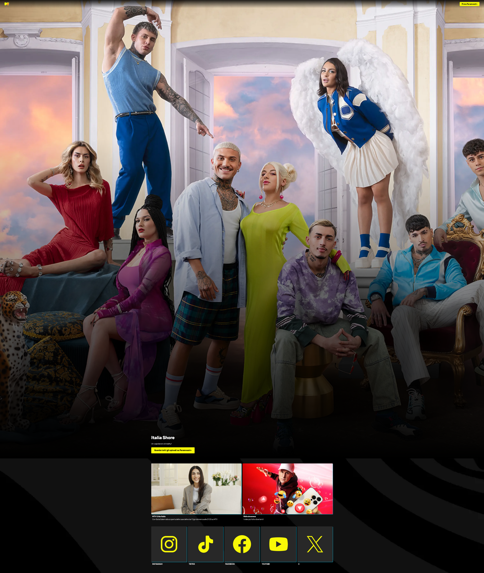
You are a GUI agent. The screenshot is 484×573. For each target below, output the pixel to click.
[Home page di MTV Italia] (7, 4)
